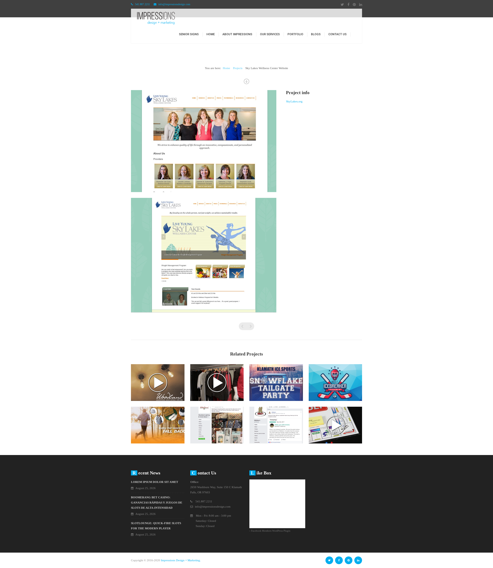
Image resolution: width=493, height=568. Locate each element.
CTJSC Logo (250, 326)
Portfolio (295, 34)
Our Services (270, 34)
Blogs (316, 34)
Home (210, 34)
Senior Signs (189, 34)
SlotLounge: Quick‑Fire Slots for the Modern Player (156, 526)
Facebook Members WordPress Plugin (270, 531)
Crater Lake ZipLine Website (242, 326)
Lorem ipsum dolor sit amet (154, 482)
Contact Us (337, 34)
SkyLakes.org (294, 101)
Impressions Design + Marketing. (181, 560)
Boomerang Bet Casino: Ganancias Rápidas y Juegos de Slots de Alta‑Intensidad (156, 502)
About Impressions (237, 34)
